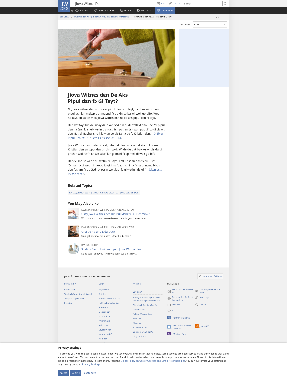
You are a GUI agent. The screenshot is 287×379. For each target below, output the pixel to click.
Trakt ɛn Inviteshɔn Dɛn (109, 303)
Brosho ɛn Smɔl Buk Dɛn (109, 298)
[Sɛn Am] (217, 17)
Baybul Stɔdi (69, 289)
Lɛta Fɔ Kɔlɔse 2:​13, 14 (106, 138)
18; (88, 138)
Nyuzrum (137, 283)
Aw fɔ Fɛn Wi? (139, 309)
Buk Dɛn (102, 294)
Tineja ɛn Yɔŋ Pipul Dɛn (74, 298)
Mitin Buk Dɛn (105, 316)
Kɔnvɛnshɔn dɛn (140, 327)
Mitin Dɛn (137, 318)
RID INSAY (186, 24)
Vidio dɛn (103, 338)
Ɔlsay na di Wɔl (139, 336)
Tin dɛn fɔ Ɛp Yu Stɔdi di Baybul (78, 294)
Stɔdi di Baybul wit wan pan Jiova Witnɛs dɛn (111, 249)
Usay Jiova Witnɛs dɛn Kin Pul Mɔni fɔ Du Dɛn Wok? (115, 214)
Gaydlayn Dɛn (105, 329)
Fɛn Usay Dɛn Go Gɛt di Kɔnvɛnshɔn (180, 299)
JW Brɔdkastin (105, 334)
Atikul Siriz (103, 307)
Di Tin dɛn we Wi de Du (143, 331)
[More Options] (224, 17)
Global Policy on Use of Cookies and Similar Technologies (153, 360)
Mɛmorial (137, 323)
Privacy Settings (91, 364)
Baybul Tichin (70, 283)
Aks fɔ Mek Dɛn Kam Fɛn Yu (145, 305)
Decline (75, 373)
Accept (63, 373)
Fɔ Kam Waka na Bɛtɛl (142, 314)
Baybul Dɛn (104, 289)
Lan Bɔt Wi (64, 16)
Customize (90, 373)
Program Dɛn (104, 320)
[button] (103, 10)
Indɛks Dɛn (103, 325)
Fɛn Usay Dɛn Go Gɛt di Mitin (207, 291)
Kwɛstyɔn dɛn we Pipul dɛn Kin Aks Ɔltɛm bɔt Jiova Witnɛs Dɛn (101, 16)
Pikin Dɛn (68, 303)
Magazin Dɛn (104, 311)
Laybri (101, 283)
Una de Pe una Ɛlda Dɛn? (98, 232)
